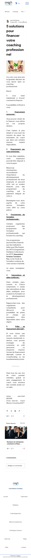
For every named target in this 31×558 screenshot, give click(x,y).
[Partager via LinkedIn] (15, 411)
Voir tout (22, 423)
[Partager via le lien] (19, 411)
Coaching (15, 11)
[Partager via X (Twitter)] (11, 411)
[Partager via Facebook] (7, 411)
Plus (22, 11)
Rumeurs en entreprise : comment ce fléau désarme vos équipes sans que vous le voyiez (15, 443)
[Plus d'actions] (24, 21)
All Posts (7, 11)
